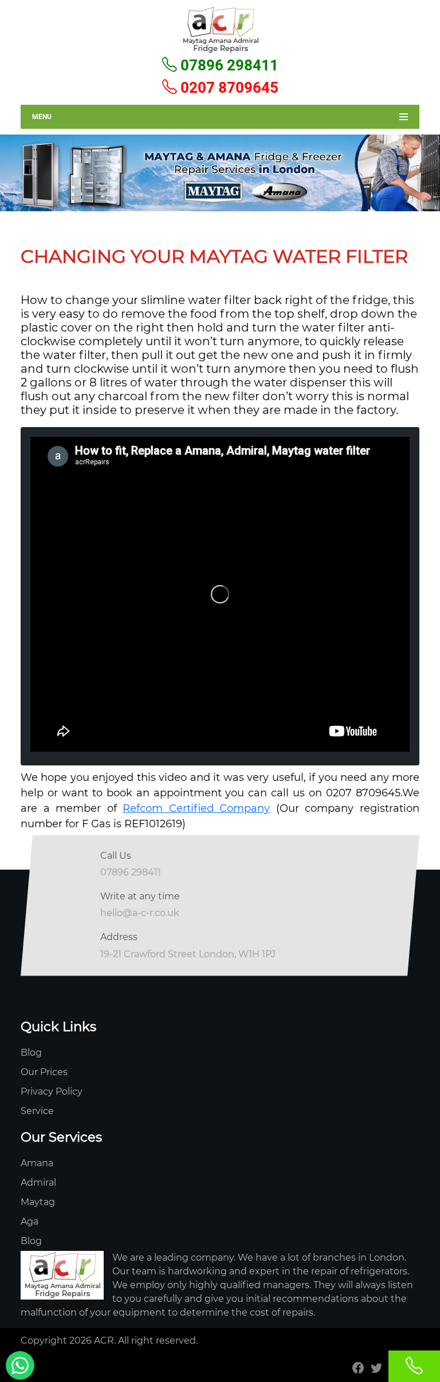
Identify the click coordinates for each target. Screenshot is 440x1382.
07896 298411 (227, 65)
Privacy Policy (51, 1091)
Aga (29, 1221)
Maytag (38, 1202)
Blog (31, 1052)
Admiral (38, 1182)
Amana (37, 1163)
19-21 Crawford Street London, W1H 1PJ (188, 954)
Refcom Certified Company (196, 808)
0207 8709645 (227, 87)
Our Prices (44, 1072)
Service (37, 1110)
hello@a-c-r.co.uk (139, 912)
